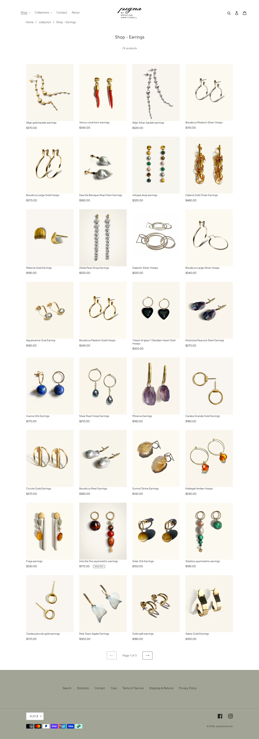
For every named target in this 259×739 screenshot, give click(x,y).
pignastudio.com (224, 726)
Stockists (83, 688)
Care (114, 688)
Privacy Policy (188, 688)
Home (29, 22)
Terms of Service (133, 688)
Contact (99, 688)
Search (67, 688)
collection (45, 22)
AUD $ (34, 716)
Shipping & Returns (161, 688)
